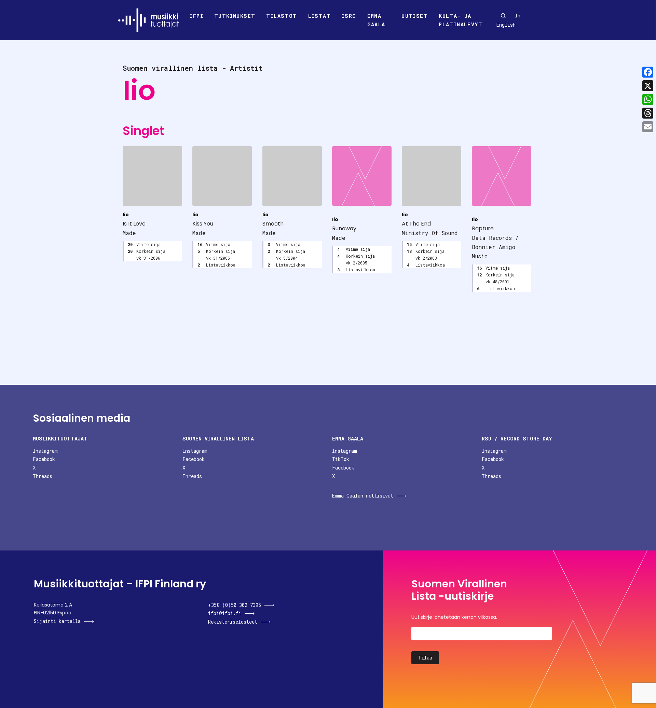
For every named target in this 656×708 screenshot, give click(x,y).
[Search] (503, 15)
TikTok (340, 459)
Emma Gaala (376, 20)
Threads (42, 476)
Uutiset (414, 15)
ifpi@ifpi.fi (224, 613)
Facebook (44, 459)
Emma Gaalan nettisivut (362, 495)
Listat (319, 15)
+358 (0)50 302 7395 (234, 605)
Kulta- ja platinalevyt (460, 20)
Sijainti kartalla (57, 621)
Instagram (45, 451)
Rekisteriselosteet (232, 621)
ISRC (349, 15)
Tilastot (281, 15)
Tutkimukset (234, 15)
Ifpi (196, 15)
